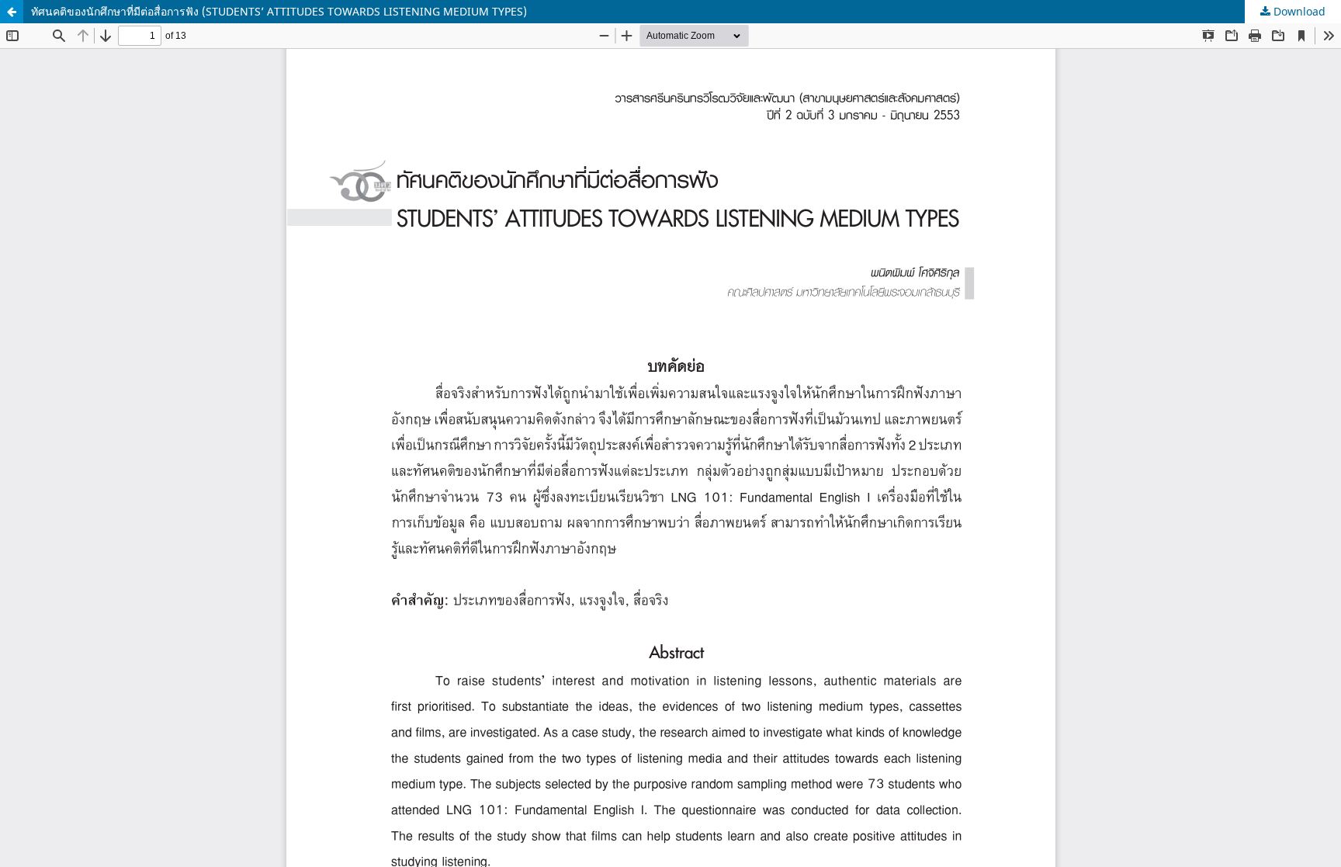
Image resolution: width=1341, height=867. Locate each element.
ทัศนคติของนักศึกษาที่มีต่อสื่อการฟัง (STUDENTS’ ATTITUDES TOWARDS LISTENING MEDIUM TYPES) (279, 11)
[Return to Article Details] (11, 11)
